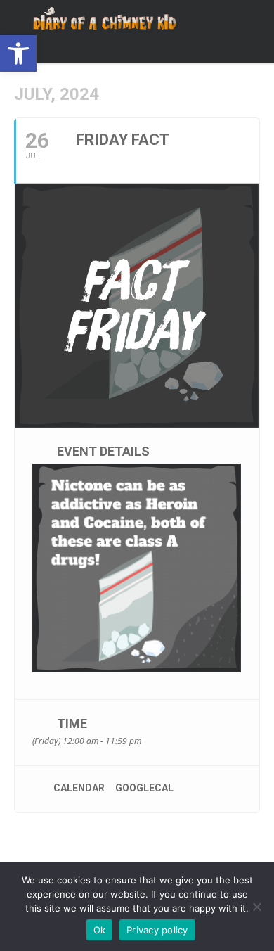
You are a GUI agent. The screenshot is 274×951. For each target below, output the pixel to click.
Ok (99, 930)
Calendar (79, 787)
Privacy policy (157, 930)
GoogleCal (144, 787)
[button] (18, 53)
